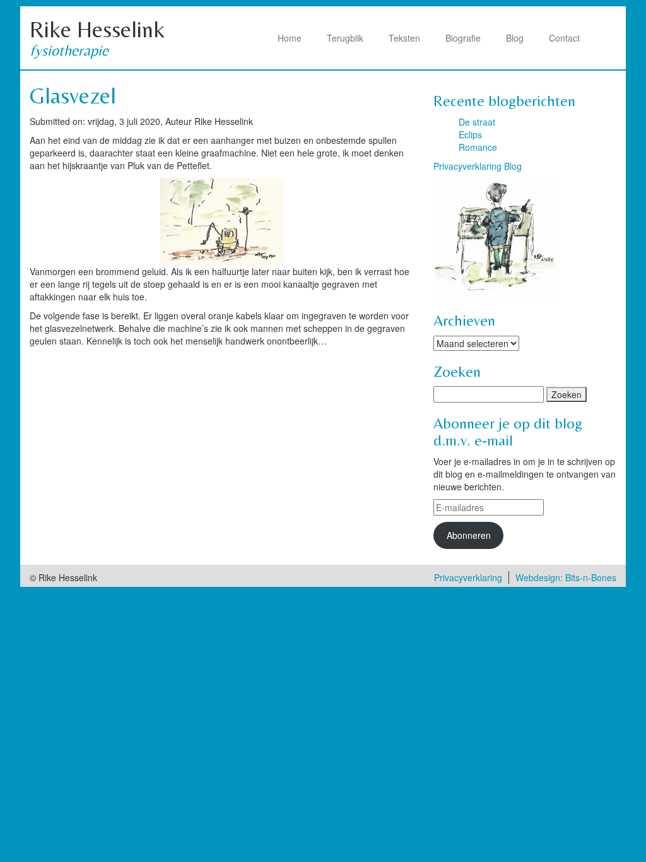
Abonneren (469, 535)
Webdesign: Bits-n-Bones (565, 577)
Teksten (404, 38)
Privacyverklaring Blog (477, 166)
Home (290, 38)
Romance (478, 147)
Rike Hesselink (97, 29)
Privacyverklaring (468, 577)
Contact (564, 38)
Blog (515, 38)
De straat (477, 121)
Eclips (470, 134)
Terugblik (345, 38)
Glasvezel (73, 96)
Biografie (463, 38)
